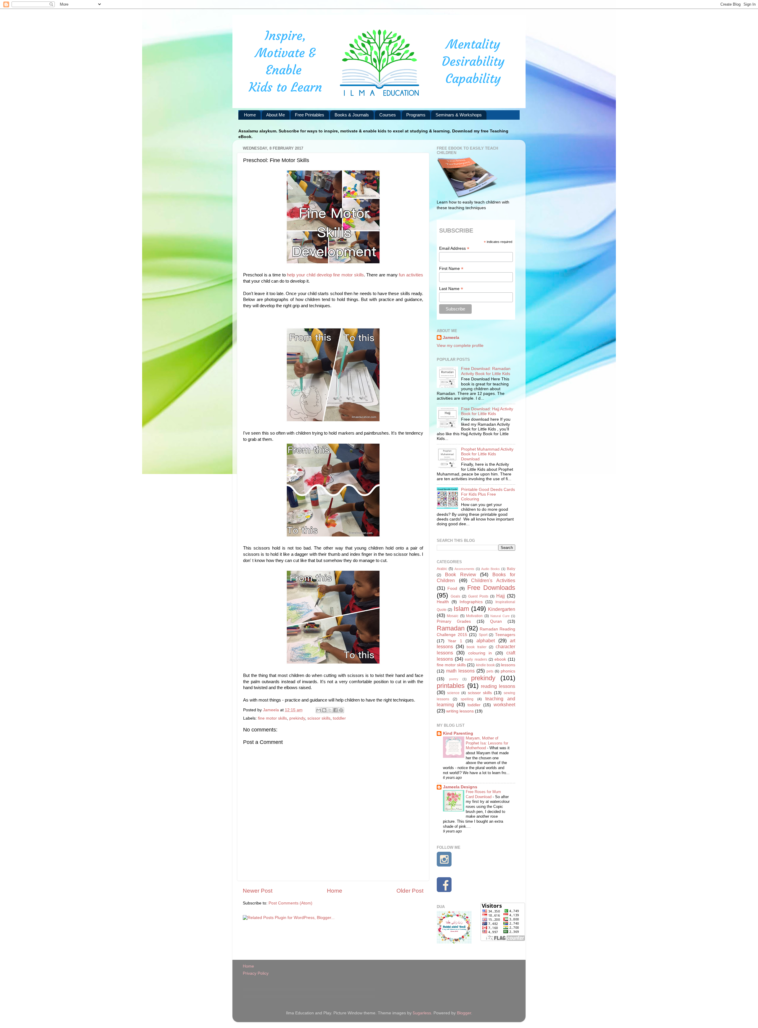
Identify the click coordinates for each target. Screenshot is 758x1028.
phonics (508, 671)
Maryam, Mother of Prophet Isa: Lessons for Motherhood (487, 743)
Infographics (471, 602)
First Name (451, 268)
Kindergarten (501, 609)
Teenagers (505, 635)
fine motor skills (272, 718)
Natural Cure (499, 616)
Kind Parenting (458, 733)
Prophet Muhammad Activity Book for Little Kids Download (487, 454)
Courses (387, 114)
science (453, 693)
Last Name (451, 289)
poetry (453, 679)
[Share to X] (330, 710)
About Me (275, 114)
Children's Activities (493, 580)
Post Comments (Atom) (290, 903)
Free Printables (309, 114)
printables (451, 685)
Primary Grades (454, 621)
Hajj (500, 595)
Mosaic (452, 616)
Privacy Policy (256, 973)
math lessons (460, 670)
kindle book (485, 665)
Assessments (464, 569)
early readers (476, 659)
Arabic (442, 569)
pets (489, 671)
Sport (483, 635)
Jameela (451, 337)
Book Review (460, 574)
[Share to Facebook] (335, 710)
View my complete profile (460, 345)
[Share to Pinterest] (341, 710)
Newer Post (257, 891)
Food (452, 588)
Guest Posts (478, 596)
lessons (508, 665)
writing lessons (460, 711)
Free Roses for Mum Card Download (483, 794)
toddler (339, 718)
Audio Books (490, 569)
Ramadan (451, 628)
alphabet (485, 640)
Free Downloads (491, 587)
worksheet (504, 704)
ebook (500, 659)
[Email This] (319, 710)
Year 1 (455, 641)
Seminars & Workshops (459, 114)
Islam (461, 608)
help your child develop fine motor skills (325, 275)
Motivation (474, 616)
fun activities (411, 275)
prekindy (297, 718)
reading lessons (498, 686)
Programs (415, 114)
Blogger (464, 1013)
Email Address (454, 248)
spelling (467, 699)
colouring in (480, 653)
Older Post (409, 891)
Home (250, 114)
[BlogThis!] (324, 710)
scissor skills (318, 718)
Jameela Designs (460, 787)
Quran (496, 621)
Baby (511, 569)
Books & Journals (352, 114)
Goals (455, 596)
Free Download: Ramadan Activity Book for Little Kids (485, 371)
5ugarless (422, 1013)
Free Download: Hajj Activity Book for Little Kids (487, 411)
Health (443, 602)
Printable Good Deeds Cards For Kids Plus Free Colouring (488, 494)
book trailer (476, 647)
